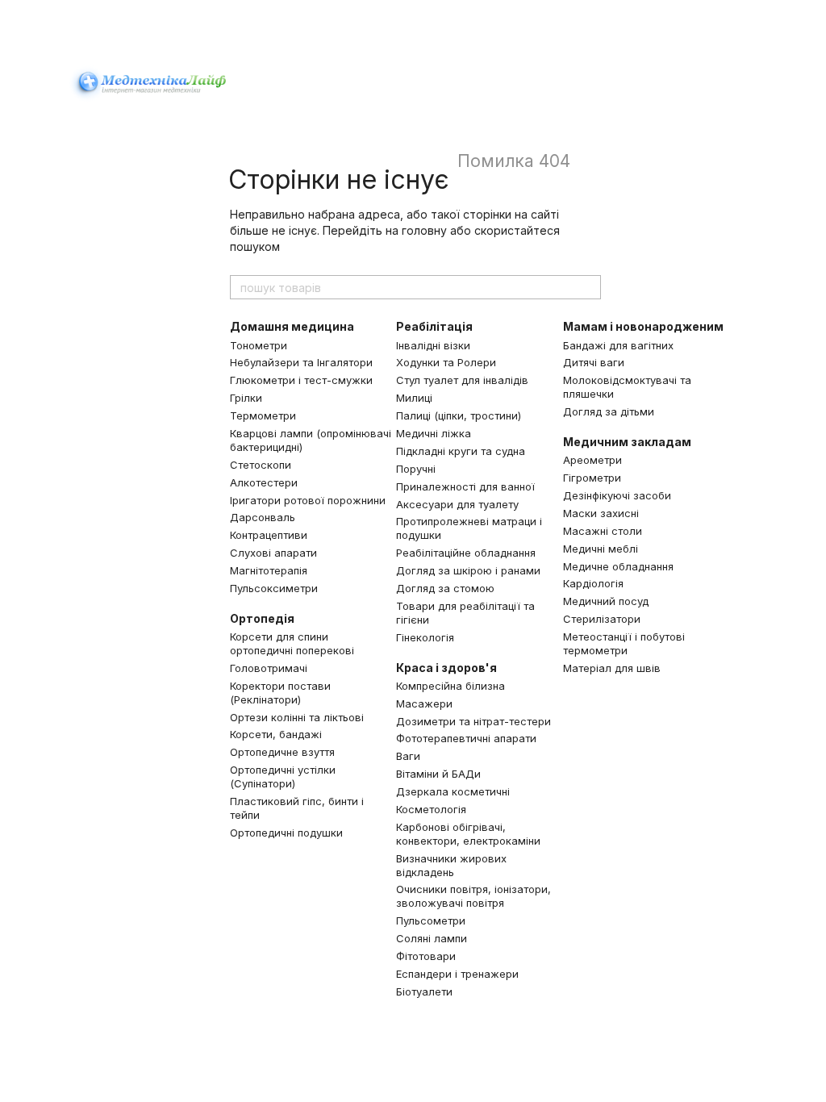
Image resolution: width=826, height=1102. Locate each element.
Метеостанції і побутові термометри (624, 643)
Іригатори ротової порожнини (308, 500)
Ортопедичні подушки (286, 832)
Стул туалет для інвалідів (462, 380)
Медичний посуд (606, 601)
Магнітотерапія (268, 570)
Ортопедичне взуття (282, 751)
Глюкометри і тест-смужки (301, 380)
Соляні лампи (431, 938)
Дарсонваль (262, 517)
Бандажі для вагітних (618, 345)
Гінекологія (425, 637)
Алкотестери (264, 482)
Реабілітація (434, 326)
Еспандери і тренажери (457, 973)
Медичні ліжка (433, 433)
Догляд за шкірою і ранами (468, 570)
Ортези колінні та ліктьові (297, 717)
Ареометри (592, 459)
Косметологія (431, 809)
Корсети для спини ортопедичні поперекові (292, 643)
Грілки (246, 397)
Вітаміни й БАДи (438, 773)
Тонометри (258, 345)
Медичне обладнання (618, 566)
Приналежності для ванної (465, 486)
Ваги (408, 755)
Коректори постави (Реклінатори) (280, 692)
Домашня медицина (292, 326)
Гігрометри (592, 477)
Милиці (414, 397)
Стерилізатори (601, 618)
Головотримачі (268, 668)
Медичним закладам (627, 442)
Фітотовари (426, 956)
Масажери (424, 703)
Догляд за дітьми (608, 411)
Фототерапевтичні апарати (466, 738)
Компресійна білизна (450, 685)
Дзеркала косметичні (453, 791)
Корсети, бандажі (276, 734)
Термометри (263, 415)
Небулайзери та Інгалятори (301, 362)
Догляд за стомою (445, 588)
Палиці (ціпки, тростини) (458, 415)
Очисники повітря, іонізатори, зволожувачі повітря (473, 896)
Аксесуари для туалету (457, 504)
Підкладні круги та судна (460, 451)
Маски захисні (601, 513)
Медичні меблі (600, 548)
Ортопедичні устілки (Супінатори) (283, 776)
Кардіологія (593, 583)
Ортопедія (262, 618)
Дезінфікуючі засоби (617, 495)
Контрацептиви (268, 534)
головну (424, 230)
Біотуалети (424, 991)
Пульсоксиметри (274, 588)
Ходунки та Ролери (446, 362)
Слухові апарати (273, 552)
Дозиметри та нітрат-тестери (473, 721)
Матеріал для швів (612, 668)
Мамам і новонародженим (643, 326)
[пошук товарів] (588, 287)
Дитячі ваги (593, 362)
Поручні (416, 468)
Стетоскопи (260, 464)
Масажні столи (602, 530)
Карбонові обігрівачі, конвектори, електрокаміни (468, 833)
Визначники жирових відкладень (451, 865)
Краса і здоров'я (446, 667)
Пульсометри (430, 920)
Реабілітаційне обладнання (466, 552)
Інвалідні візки (433, 345)
